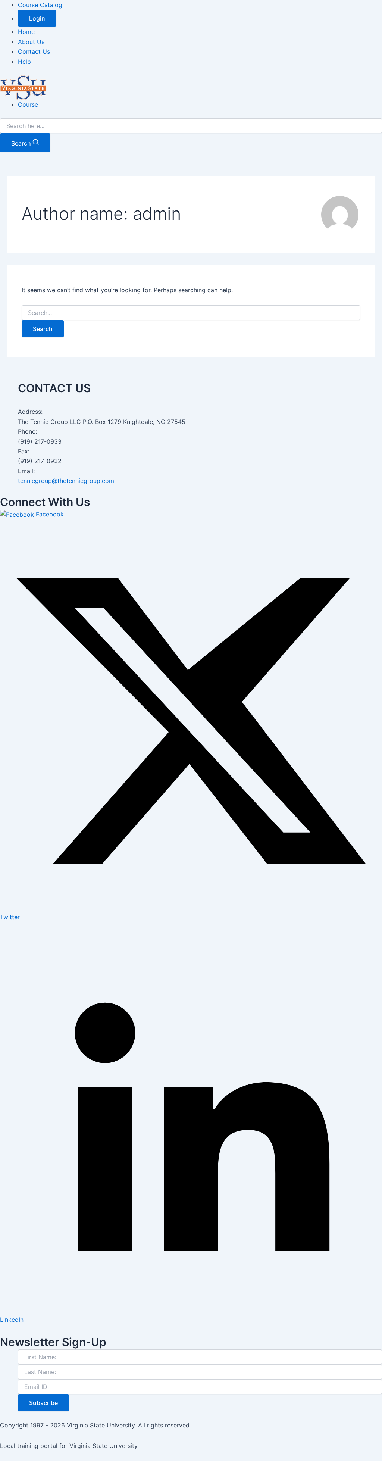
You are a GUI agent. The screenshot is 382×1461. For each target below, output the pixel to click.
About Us (31, 42)
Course (28, 104)
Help (24, 61)
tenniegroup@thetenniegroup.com (66, 480)
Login (37, 18)
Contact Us (34, 51)
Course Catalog (40, 5)
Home (26, 31)
